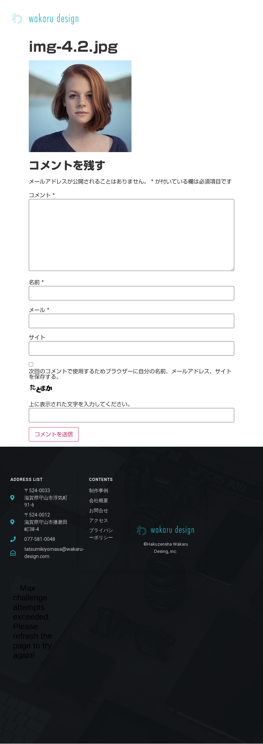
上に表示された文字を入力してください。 (81, 404)
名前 (36, 282)
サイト (37, 337)
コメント (42, 195)
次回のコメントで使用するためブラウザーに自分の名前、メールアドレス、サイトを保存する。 (130, 374)
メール (39, 310)
